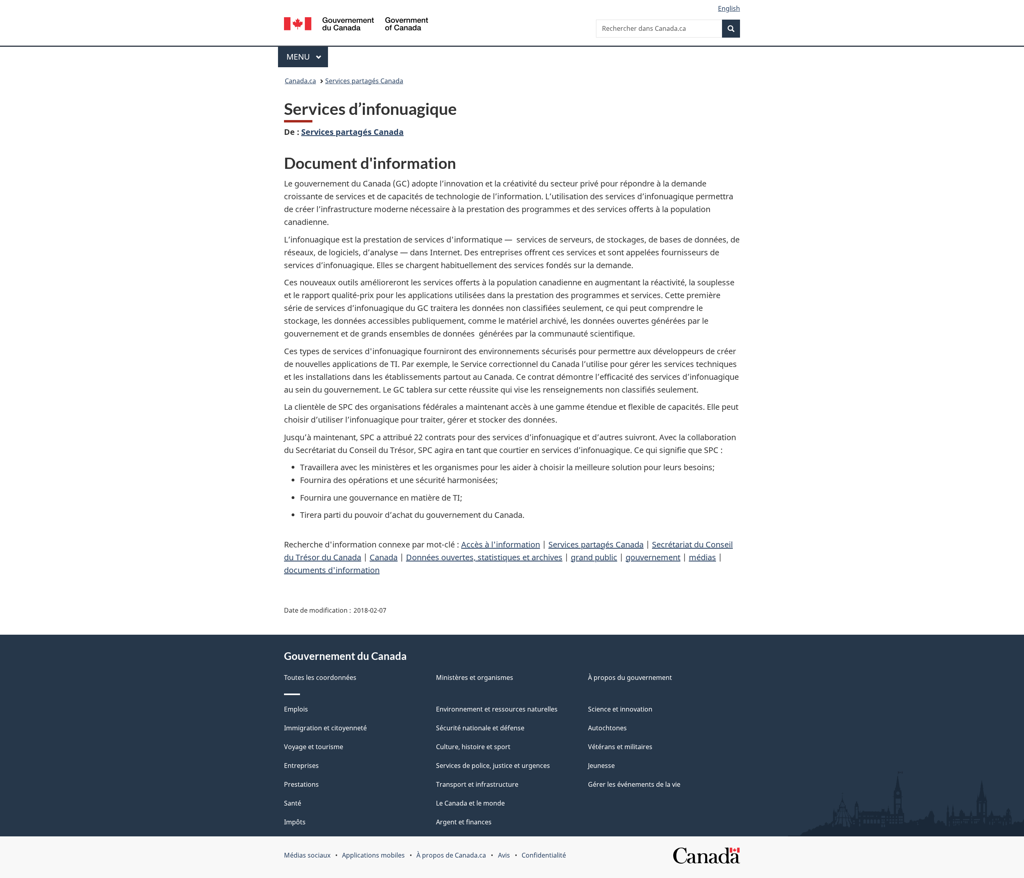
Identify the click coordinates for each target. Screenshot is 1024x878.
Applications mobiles (373, 855)
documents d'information (332, 570)
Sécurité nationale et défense (480, 728)
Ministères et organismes (474, 677)
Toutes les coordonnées (320, 677)
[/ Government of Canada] (356, 25)
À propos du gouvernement (630, 677)
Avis (504, 855)
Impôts (295, 822)
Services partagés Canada (364, 80)
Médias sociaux (307, 855)
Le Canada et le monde (470, 803)
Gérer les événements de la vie (634, 784)
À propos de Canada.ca (451, 855)
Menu (307, 56)
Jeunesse (601, 765)
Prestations (301, 784)
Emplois (296, 709)
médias (702, 557)
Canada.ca (300, 80)
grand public (594, 557)
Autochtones (607, 728)
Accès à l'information (500, 544)
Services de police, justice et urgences (493, 765)
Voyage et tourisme (313, 746)
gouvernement (653, 557)
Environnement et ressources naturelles (497, 709)
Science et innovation (620, 709)
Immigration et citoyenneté (325, 728)
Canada (384, 557)
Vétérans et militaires (620, 746)
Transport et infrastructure (477, 784)
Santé (292, 803)
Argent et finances (464, 822)
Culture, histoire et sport (473, 746)
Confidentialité (544, 855)
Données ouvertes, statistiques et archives (484, 557)
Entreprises (301, 765)
